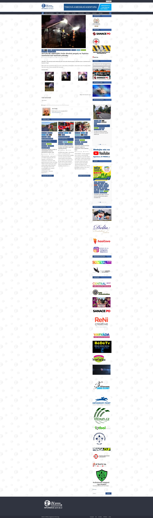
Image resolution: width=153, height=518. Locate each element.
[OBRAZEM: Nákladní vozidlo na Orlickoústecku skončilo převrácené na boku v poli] (49, 126)
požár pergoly (66, 105)
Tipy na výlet (81, 13)
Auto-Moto (44, 132)
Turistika (101, 127)
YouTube (95, 184)
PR (94, 122)
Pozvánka (107, 121)
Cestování (50, 132)
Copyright (92, 516)
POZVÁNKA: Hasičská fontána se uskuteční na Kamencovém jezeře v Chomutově (101, 133)
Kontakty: (100, 516)
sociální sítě (96, 124)
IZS (54, 105)
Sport (67, 13)
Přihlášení (105, 516)
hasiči (47, 105)
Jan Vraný (53, 57)
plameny (57, 105)
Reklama (100, 13)
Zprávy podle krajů (49, 13)
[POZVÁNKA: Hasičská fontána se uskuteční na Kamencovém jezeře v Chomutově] (102, 111)
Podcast (62, 13)
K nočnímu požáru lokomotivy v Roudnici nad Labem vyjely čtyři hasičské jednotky (65, 147)
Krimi (57, 13)
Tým (96, 516)
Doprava (43, 134)
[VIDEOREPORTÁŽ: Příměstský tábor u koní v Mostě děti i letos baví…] (102, 172)
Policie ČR (61, 105)
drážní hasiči (96, 118)
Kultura (73, 13)
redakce (88, 13)
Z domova (83, 50)
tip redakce (107, 125)
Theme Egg (57, 516)
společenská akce (103, 124)
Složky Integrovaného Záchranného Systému (61, 50)
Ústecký (78, 50)
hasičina (50, 105)
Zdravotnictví (51, 145)
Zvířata (103, 185)
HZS (42, 50)
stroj (98, 125)
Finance (101, 118)
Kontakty (94, 13)
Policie (49, 50)
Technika (74, 50)
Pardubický (44, 136)
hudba (105, 118)
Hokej (110, 516)
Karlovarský (77, 134)
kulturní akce (103, 119)
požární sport (102, 121)
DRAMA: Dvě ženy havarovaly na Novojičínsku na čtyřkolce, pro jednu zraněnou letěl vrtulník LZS (84, 175)
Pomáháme (96, 121)
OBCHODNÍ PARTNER (99, 256)
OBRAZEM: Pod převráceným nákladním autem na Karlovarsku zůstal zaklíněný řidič (82, 147)
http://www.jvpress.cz (56, 112)
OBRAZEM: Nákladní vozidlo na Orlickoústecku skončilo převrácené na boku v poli (49, 151)
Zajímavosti (44, 51)
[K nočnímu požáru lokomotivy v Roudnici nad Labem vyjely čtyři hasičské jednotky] (66, 126)
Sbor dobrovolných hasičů (47, 138)
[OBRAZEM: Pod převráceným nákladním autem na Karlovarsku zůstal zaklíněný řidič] (82, 126)
